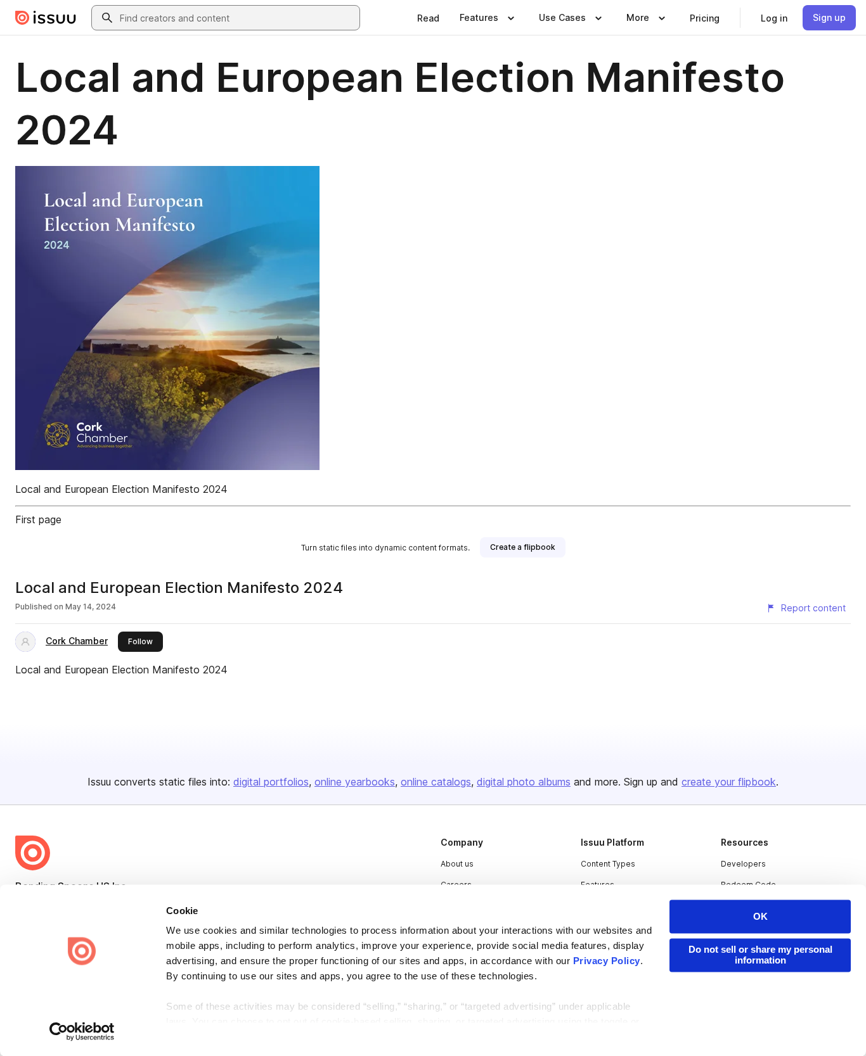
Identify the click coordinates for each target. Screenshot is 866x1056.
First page (38, 519)
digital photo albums (524, 781)
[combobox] (237, 18)
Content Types (608, 863)
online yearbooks (354, 781)
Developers (743, 863)
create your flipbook (729, 781)
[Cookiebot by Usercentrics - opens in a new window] (82, 1031)
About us (457, 863)
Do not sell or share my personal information (760, 954)
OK (760, 916)
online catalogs (436, 781)
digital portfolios (271, 781)
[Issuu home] (45, 18)
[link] (428, 17)
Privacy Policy (606, 961)
